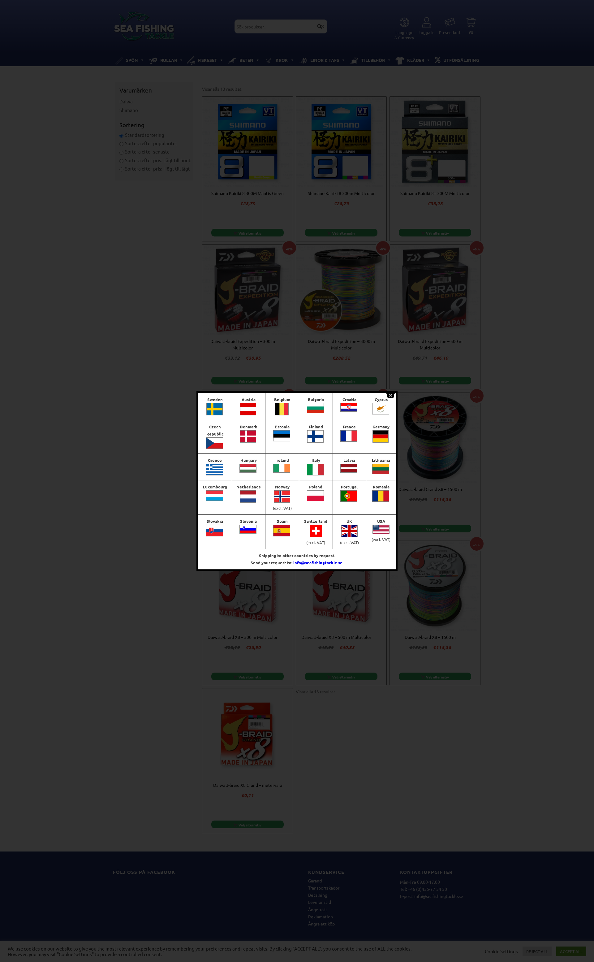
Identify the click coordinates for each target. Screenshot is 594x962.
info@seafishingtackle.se (317, 562)
